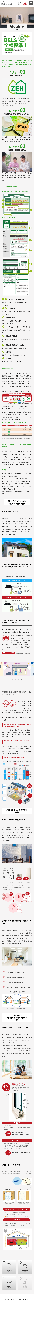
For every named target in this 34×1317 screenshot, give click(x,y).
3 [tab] (18, 679)
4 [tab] (21, 679)
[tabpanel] (17, 669)
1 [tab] (13, 679)
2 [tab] (16, 679)
